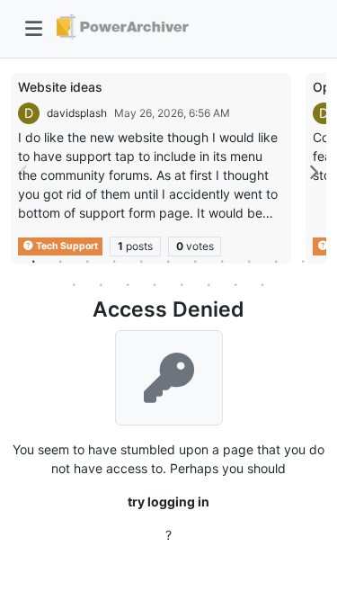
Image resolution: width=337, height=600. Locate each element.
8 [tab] (223, 261)
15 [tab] (155, 284)
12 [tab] (75, 284)
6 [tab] (169, 261)
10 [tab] (277, 261)
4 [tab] (115, 261)
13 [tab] (102, 284)
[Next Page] (312, 172)
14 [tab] (128, 284)
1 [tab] (34, 261)
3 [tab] (88, 261)
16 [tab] (182, 284)
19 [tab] (263, 284)
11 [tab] (304, 261)
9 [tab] (250, 261)
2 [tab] (61, 261)
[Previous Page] (24, 172)
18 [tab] (236, 284)
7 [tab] (196, 261)
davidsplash (77, 113)
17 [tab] (209, 284)
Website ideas (60, 86)
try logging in (168, 501)
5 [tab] (142, 261)
